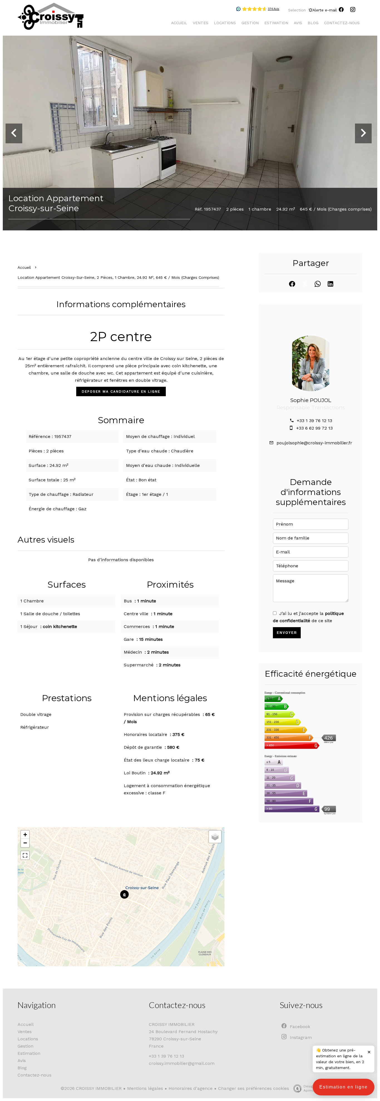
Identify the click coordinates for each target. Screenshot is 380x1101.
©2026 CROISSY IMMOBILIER (91, 1088)
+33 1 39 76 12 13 (314, 420)
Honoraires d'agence (191, 1088)
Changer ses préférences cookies (253, 1088)
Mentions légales (145, 1088)
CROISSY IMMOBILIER (171, 1024)
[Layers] (215, 837)
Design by (311, 1088)
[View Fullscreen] (25, 855)
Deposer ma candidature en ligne (121, 391)
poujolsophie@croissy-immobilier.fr (314, 442)
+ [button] (25, 834)
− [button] (25, 842)
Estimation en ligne (343, 1087)
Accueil (24, 267)
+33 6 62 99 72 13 (314, 428)
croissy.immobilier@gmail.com (181, 1063)
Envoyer (287, 633)
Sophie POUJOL (310, 400)
